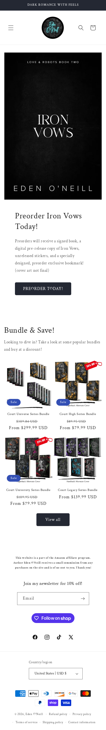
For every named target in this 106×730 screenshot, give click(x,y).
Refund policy (58, 714)
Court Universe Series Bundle (28, 414)
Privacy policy (82, 714)
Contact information (81, 722)
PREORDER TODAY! (43, 288)
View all (53, 519)
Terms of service (26, 722)
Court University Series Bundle (28, 490)
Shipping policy (53, 722)
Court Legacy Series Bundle (78, 490)
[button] (11, 28)
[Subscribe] (83, 598)
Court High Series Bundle (78, 414)
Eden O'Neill (34, 714)
